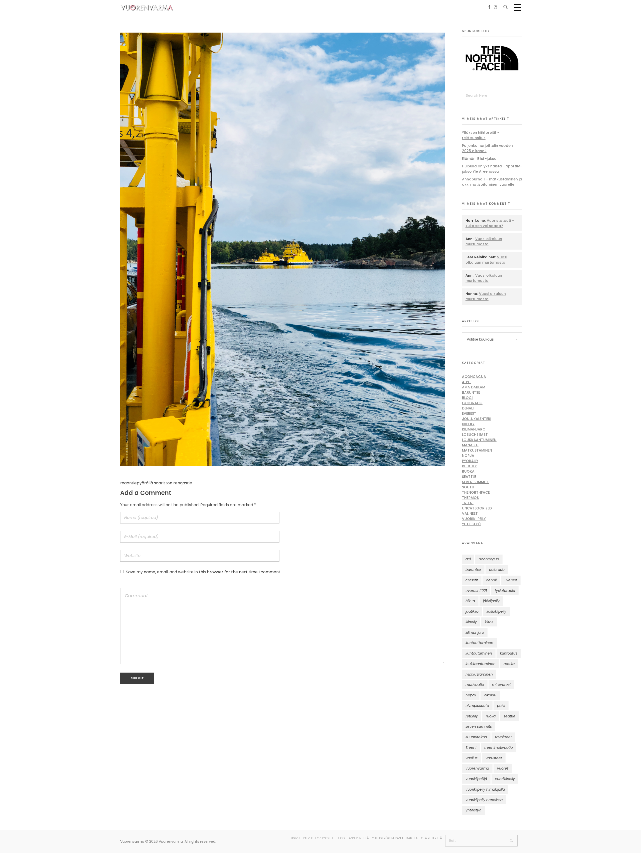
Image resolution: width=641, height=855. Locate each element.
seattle (509, 716)
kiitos (489, 621)
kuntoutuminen (478, 653)
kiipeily (471, 621)
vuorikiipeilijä (476, 778)
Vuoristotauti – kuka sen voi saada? (489, 223)
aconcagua (489, 559)
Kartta (412, 838)
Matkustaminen (477, 450)
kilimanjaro (474, 632)
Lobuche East (475, 434)
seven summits (478, 726)
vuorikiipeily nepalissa (484, 799)
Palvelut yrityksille (318, 838)
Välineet (470, 513)
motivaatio (474, 684)
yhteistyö (473, 810)
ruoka (491, 716)
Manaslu (470, 445)
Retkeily (469, 466)
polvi (501, 705)
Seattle (469, 476)
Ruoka (468, 471)
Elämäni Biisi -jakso (479, 158)
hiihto (470, 600)
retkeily (471, 716)
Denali (468, 408)
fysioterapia (505, 590)
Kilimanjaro (474, 429)
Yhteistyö (471, 523)
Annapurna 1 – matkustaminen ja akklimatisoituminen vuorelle (492, 182)
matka (509, 663)
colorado (497, 569)
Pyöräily (470, 460)
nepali (470, 695)
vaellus (471, 758)
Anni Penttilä (359, 838)
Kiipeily (468, 423)
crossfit (471, 580)
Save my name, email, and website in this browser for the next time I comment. (203, 572)
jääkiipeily (491, 600)
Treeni (467, 502)
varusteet (494, 758)
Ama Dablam (473, 387)
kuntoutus (508, 653)
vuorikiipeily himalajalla (485, 789)
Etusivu (294, 838)
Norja (468, 455)
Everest (469, 413)
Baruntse (471, 392)
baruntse (473, 569)
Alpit (466, 381)
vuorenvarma (477, 768)
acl (468, 559)
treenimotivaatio (498, 747)
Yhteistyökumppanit (387, 838)
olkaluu (490, 695)
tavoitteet (503, 736)
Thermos (470, 497)
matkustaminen (479, 674)
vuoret (502, 768)
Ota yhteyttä (431, 838)
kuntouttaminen (479, 642)
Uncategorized (477, 508)
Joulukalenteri (476, 418)
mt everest (501, 684)
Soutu (468, 487)
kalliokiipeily (496, 611)
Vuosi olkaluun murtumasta (483, 241)
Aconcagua (474, 376)
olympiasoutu (477, 705)
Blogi (467, 397)
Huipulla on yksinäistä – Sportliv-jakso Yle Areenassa (492, 169)
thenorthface (476, 492)
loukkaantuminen (480, 663)
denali (491, 580)
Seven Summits (475, 481)
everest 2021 (476, 590)
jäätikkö (471, 611)
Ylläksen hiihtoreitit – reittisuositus (481, 135)
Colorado (472, 402)
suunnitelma (476, 736)
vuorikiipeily (505, 778)
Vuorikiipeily (474, 518)
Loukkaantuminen (479, 439)
